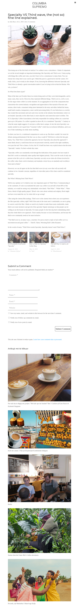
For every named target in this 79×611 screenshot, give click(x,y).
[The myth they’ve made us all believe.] (60, 237)
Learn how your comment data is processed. (47, 339)
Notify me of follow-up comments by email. (24, 318)
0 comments (31, 22)
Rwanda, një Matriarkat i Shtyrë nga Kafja (21, 603)
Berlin (10, 504)
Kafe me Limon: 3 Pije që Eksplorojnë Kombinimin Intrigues (28, 451)
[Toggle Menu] (75, 2)
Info (26, 22)
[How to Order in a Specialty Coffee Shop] (39, 237)
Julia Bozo (13, 22)
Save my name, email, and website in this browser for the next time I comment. (36, 313)
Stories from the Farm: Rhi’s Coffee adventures (23, 555)
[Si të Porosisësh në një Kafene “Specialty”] (17, 237)
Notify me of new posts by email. (21, 322)
